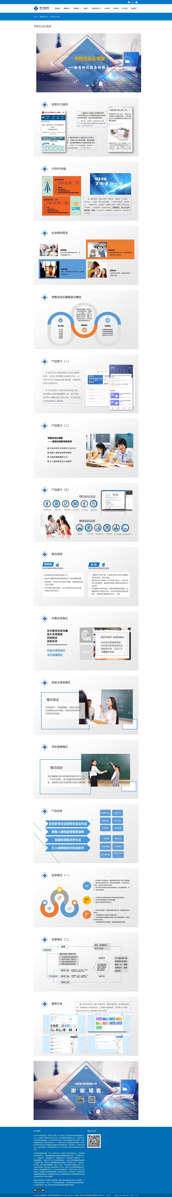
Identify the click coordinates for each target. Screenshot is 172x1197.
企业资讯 (107, 8)
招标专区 (116, 8)
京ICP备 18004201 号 (68, 1195)
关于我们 (125, 8)
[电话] (38, 1190)
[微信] (35, 1190)
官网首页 (57, 8)
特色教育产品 (96, 8)
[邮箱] (42, 1190)
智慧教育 (66, 8)
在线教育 (76, 8)
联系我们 (134, 8)
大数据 (85, 8)
